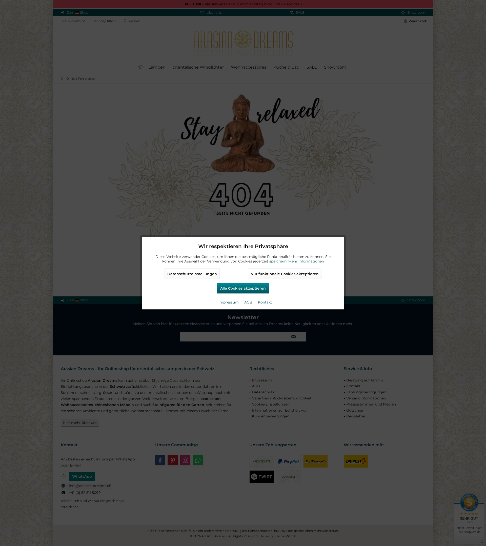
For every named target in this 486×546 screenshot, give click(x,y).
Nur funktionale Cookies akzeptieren (285, 273)
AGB (247, 302)
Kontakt (264, 302)
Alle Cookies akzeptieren (243, 288)
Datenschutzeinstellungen (192, 273)
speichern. (278, 261)
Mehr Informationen (306, 261)
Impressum (228, 302)
